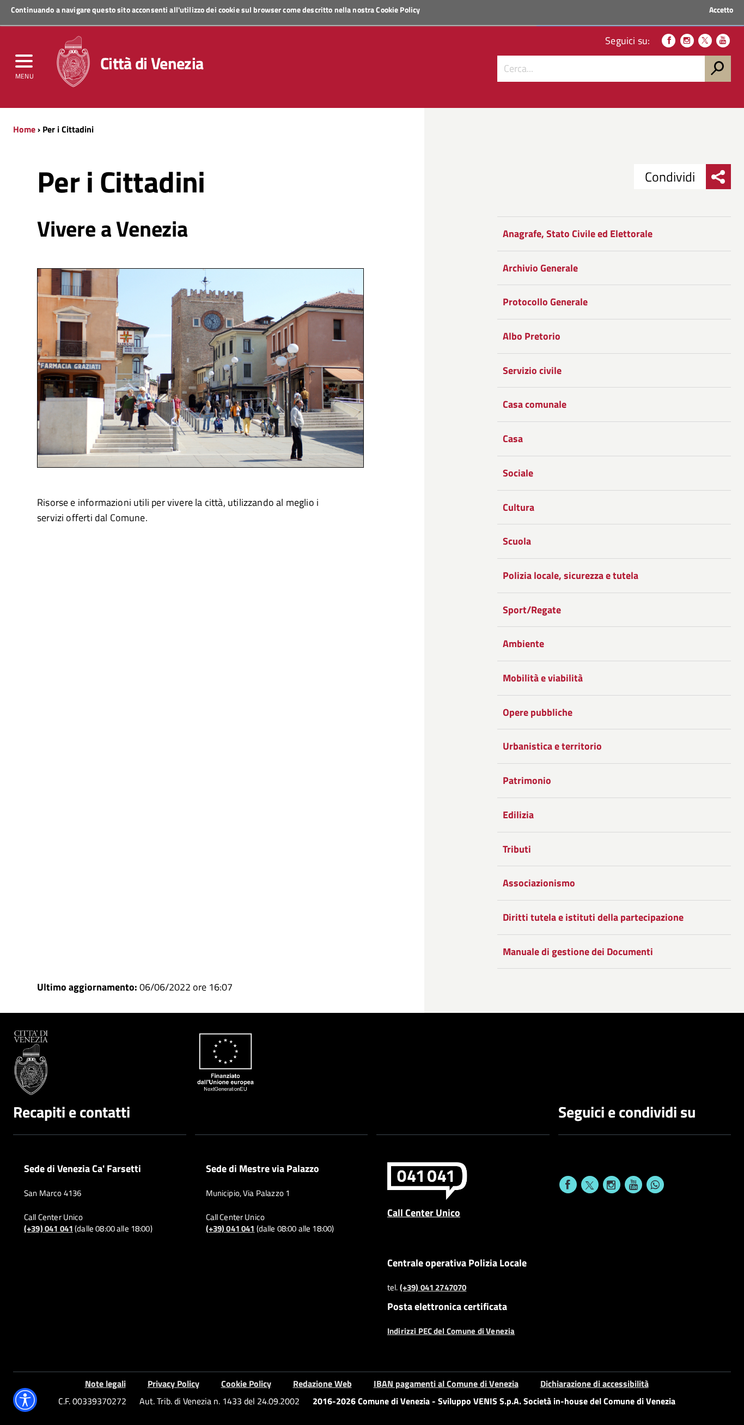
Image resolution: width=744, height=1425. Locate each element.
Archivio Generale (540, 268)
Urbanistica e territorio (552, 746)
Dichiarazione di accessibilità (594, 1383)
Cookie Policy (398, 9)
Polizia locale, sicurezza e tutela (570, 575)
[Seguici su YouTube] (723, 40)
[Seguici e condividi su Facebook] (568, 1184)
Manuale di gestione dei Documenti (578, 951)
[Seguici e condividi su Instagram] (611, 1184)
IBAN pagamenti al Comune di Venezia (446, 1383)
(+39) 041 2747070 (433, 1288)
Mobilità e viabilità (543, 678)
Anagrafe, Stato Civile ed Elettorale (577, 233)
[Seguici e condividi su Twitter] (590, 1184)
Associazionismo (539, 882)
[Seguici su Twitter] (705, 40)
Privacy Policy (173, 1383)
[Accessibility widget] (25, 1400)
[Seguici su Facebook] (668, 40)
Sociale (518, 473)
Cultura (518, 507)
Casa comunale (534, 404)
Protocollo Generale (545, 301)
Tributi (517, 849)
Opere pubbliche (537, 712)
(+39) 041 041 (48, 1229)
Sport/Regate (532, 609)
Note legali (105, 1383)
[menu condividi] (718, 176)
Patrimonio (527, 780)
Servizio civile (532, 370)
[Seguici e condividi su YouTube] (633, 1184)
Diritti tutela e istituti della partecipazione (593, 917)
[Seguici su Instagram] (687, 40)
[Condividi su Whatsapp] (655, 1184)
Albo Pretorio (531, 336)
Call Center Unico (423, 1212)
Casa (513, 438)
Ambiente (523, 643)
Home (24, 129)
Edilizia (518, 814)
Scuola (517, 541)
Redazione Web (322, 1383)
